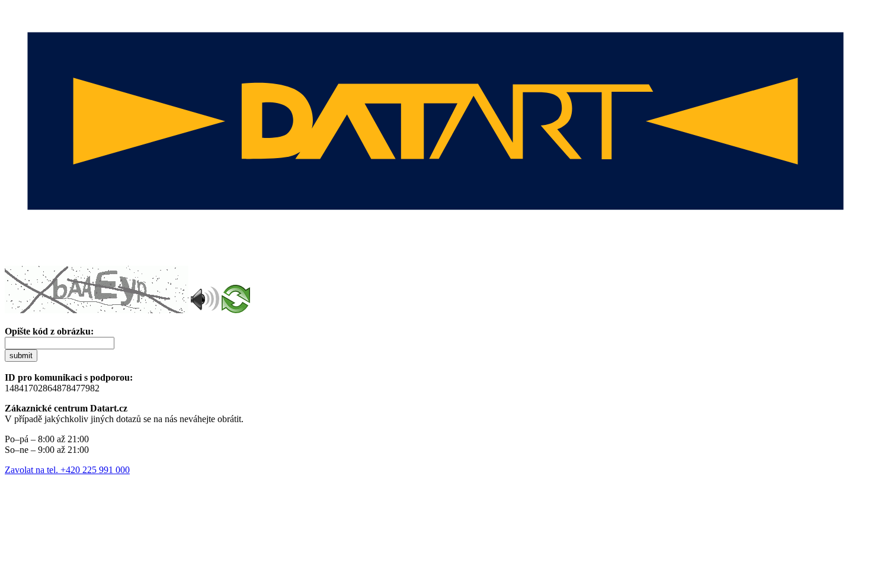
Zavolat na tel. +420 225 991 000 (67, 470)
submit (21, 355)
